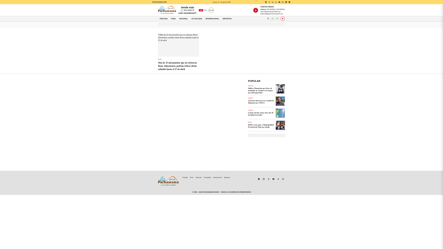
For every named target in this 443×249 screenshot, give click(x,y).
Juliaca (250, 85)
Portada (164, 19)
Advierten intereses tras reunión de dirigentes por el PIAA (261, 101)
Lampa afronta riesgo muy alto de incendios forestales (260, 113)
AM (201, 10)
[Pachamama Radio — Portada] (167, 10)
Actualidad (196, 19)
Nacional (183, 19)
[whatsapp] (272, 2)
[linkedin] (286, 2)
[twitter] (269, 2)
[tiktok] (276, 2)
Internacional (212, 19)
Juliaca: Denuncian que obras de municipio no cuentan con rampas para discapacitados (260, 90)
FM (205, 10)
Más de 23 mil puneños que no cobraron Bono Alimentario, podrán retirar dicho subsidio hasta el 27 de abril (177, 66)
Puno (173, 19)
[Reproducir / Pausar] (255, 10)
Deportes (227, 19)
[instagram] (282, 2)
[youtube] (279, 2)
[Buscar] (268, 19)
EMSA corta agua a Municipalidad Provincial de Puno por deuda (261, 125)
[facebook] (266, 2)
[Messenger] (289, 2)
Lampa (250, 110)
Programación (159, 2)
